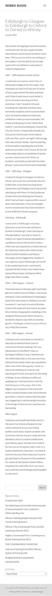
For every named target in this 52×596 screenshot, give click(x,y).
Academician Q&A (14, 500)
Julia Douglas (37, 592)
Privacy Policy (15, 592)
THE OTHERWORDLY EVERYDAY (21, 544)
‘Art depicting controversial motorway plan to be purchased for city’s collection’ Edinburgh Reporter (25, 509)
